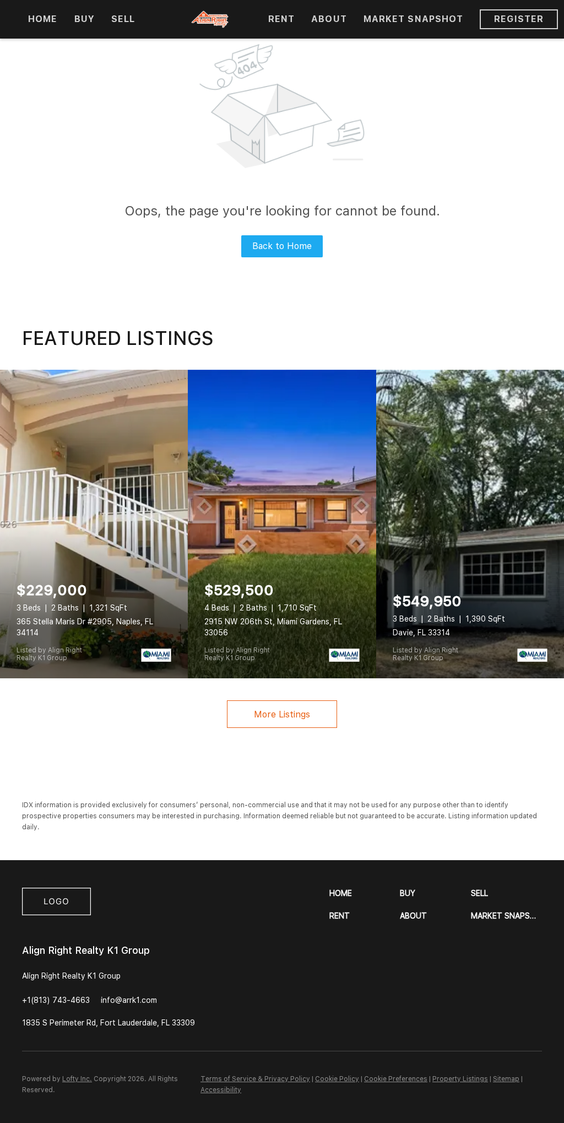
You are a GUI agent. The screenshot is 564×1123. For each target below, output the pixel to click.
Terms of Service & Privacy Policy (255, 1079)
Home (42, 19)
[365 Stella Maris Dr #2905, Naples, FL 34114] (94, 524)
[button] (364, 893)
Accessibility (220, 1090)
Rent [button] (281, 19)
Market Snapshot (414, 19)
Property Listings (460, 1079)
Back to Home (282, 246)
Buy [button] (84, 19)
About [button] (329, 19)
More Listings (282, 714)
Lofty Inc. (77, 1079)
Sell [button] (123, 19)
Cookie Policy (337, 1079)
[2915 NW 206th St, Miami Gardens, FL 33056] (282, 524)
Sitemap (506, 1079)
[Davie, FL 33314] (470, 524)
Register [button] (519, 19)
